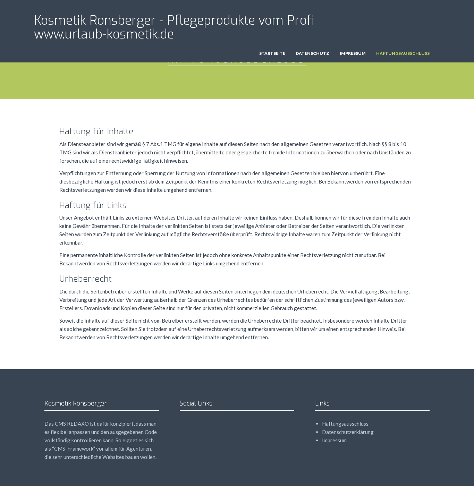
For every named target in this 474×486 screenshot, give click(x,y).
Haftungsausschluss (403, 53)
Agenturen (138, 448)
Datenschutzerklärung (348, 432)
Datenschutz (312, 53)
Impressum (353, 53)
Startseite (272, 53)
